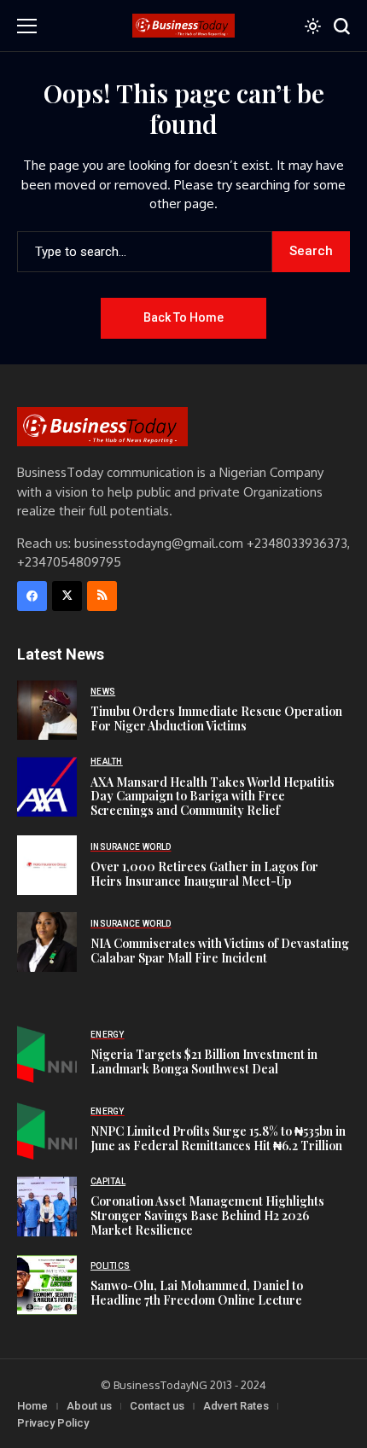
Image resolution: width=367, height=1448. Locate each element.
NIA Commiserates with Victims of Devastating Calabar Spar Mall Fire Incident (219, 950)
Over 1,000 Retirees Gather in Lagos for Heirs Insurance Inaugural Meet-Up (204, 873)
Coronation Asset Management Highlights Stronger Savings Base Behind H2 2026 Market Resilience (207, 1215)
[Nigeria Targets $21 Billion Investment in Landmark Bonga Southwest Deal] (47, 1053)
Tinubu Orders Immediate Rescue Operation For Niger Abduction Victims (216, 718)
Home (32, 1405)
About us (89, 1405)
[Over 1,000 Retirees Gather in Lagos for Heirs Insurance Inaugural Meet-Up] (47, 865)
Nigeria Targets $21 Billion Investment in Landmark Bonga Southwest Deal (203, 1061)
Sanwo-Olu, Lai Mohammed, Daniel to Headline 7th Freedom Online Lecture (196, 1292)
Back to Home (183, 317)
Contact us (157, 1405)
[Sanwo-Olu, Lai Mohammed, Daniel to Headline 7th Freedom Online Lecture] (47, 1285)
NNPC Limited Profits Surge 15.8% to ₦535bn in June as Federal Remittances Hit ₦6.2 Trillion (218, 1138)
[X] (67, 596)
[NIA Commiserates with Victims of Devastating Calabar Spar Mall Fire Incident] (47, 942)
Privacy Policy (53, 1422)
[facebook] (32, 596)
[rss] (102, 596)
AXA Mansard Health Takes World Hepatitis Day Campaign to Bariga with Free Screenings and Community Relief (212, 796)
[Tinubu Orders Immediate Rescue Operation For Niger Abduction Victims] (47, 710)
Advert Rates (236, 1405)
